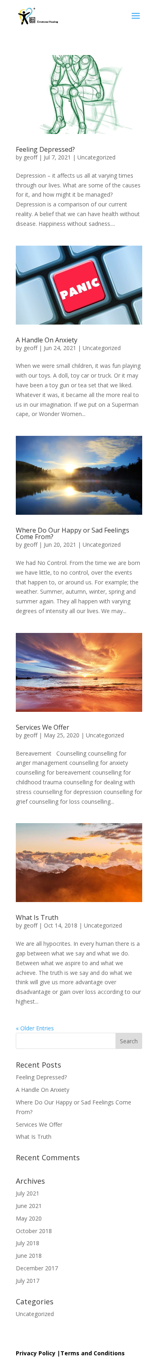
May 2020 (29, 1218)
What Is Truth (37, 917)
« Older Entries (35, 1028)
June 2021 (29, 1206)
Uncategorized (96, 157)
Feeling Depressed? (45, 149)
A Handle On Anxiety (46, 339)
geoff (30, 157)
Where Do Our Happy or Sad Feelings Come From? (72, 533)
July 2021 (27, 1193)
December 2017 (37, 1268)
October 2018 (34, 1231)
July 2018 (27, 1243)
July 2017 (27, 1280)
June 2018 (29, 1255)
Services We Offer (42, 727)
